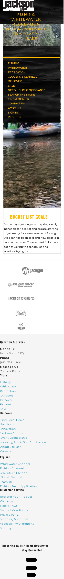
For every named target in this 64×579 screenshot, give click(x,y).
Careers (5, 451)
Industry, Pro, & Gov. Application (23, 442)
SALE (31, 38)
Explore (5, 404)
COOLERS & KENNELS (26, 29)
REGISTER (14, 117)
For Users (7, 424)
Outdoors (7, 395)
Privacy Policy (10, 514)
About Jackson (11, 446)
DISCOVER (26, 34)
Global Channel (11, 477)
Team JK (6, 481)
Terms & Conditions (14, 510)
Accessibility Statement (17, 523)
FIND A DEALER (18, 99)
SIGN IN (13, 112)
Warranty (6, 501)
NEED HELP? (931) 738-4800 (13, 11)
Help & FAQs (9, 505)
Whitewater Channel (15, 464)
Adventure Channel (14, 473)
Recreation (8, 391)
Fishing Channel (12, 468)
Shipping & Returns (14, 519)
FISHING (13, 63)
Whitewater (8, 386)
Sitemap (6, 528)
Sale (3, 408)
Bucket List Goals (29, 216)
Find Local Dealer (13, 420)
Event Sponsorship (14, 437)
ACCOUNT (14, 108)
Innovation (8, 428)
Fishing (5, 382)
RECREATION (26, 24)
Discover (6, 400)
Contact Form (10, 371)
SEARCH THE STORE (21, 94)
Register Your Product (16, 496)
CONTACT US (16, 103)
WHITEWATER (17, 67)
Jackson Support (12, 433)
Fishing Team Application (18, 486)
